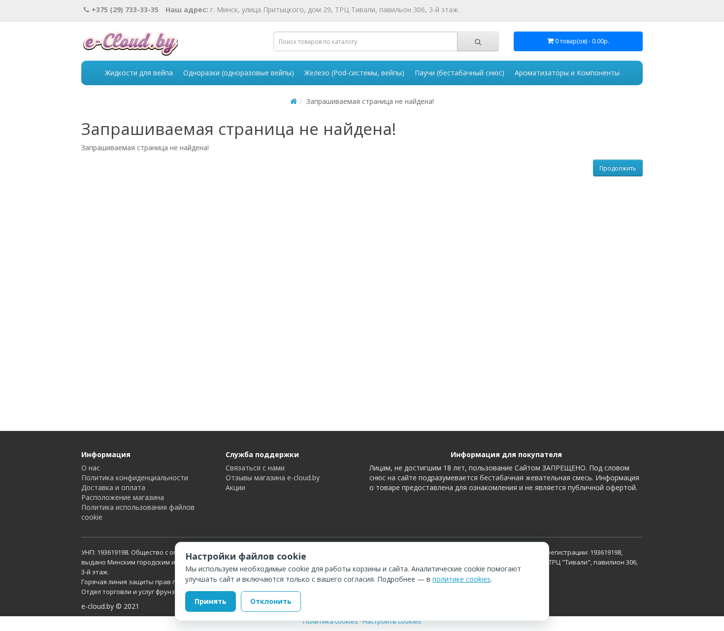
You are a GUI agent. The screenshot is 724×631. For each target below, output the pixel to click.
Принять (211, 601)
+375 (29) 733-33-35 (125, 9)
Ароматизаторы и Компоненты (567, 72)
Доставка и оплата (113, 487)
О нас (90, 467)
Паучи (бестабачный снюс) (459, 72)
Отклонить (271, 601)
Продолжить (617, 168)
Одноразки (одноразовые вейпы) (238, 72)
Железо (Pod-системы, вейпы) (354, 72)
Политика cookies (330, 621)
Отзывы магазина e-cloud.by (273, 477)
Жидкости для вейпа (139, 72)
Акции (235, 487)
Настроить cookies (391, 621)
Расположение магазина (122, 497)
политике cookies (461, 579)
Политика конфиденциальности (134, 477)
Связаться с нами (255, 467)
